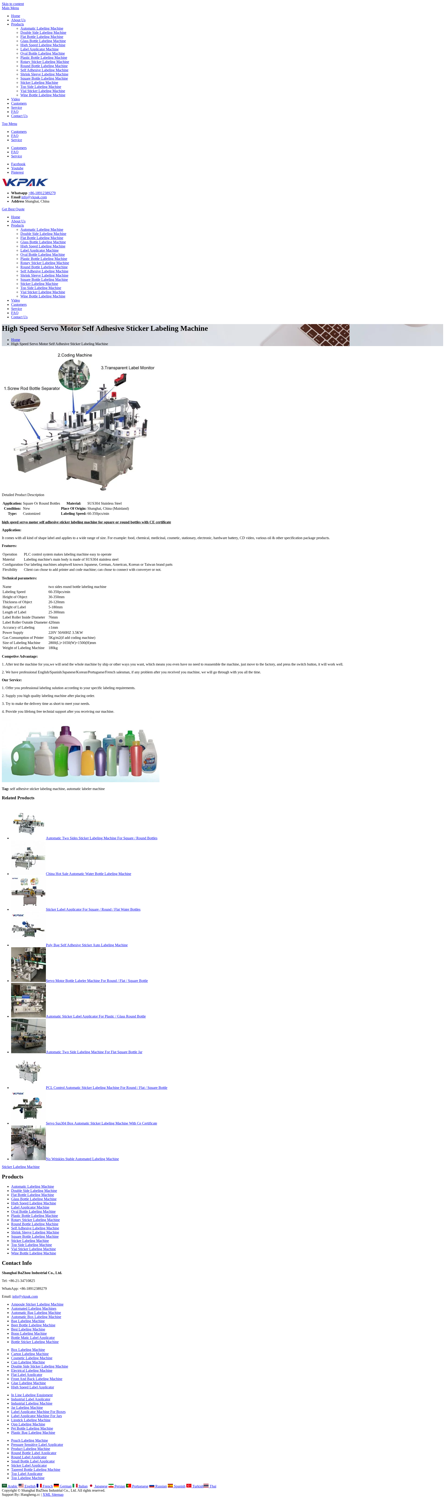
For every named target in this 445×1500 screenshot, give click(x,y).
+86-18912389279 (42, 193)
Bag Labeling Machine (28, 1321)
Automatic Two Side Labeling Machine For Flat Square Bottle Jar (94, 1052)
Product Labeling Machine (30, 1449)
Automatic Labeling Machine (41, 28)
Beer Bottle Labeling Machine (33, 1325)
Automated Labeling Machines (33, 1308)
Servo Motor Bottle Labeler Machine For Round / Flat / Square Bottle (97, 981)
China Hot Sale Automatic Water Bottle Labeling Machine (88, 874)
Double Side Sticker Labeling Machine (39, 1366)
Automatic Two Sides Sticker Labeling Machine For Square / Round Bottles (101, 838)
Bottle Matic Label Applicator (33, 1338)
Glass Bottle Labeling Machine (43, 41)
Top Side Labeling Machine (40, 87)
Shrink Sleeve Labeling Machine (44, 74)
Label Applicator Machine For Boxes (38, 1412)
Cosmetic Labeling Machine (31, 1358)
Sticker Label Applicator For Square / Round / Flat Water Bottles (93, 909)
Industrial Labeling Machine (31, 1403)
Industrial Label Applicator (30, 1399)
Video (15, 99)
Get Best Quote (13, 209)
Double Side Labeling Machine (43, 32)
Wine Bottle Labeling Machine (42, 95)
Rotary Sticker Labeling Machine (44, 62)
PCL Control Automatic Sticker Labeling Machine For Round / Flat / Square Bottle (106, 1088)
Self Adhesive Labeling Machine (44, 70)
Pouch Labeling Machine (29, 1440)
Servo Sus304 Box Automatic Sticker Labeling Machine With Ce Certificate (101, 1123)
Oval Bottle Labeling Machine (42, 53)
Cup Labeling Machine (28, 1362)
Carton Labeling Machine (30, 1354)
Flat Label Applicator (26, 1375)
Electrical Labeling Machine (31, 1370)
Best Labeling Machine (28, 1329)
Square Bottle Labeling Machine (44, 78)
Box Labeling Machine (28, 1350)
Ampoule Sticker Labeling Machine (37, 1304)
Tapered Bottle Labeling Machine (35, 1470)
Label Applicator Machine (39, 49)
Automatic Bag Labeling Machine (36, 1313)
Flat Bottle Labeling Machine (41, 37)
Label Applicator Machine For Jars (36, 1416)
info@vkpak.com (34, 197)
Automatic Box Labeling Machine (36, 1317)
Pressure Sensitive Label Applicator (37, 1445)
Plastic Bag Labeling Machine (33, 1432)
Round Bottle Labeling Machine (44, 66)
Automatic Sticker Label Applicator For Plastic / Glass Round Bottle (96, 1016)
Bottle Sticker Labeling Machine (35, 1342)
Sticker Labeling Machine (39, 82)
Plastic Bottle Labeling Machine (43, 57)
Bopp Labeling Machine (29, 1333)
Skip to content (13, 4)
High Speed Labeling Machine (42, 45)
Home (15, 16)
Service (16, 107)
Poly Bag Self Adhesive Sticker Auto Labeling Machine (87, 945)
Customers (19, 103)
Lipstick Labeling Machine (31, 1420)
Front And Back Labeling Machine (36, 1379)
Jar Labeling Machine (27, 1407)
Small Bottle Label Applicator (33, 1461)
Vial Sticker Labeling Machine (42, 91)
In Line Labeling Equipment (32, 1395)
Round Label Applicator (29, 1457)
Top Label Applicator (26, 1474)
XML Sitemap (53, 1495)
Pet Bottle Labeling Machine (32, 1428)
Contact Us (19, 116)
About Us (18, 20)
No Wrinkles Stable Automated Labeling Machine (82, 1159)
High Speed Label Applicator (32, 1387)
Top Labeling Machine (27, 1478)
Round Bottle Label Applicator (33, 1453)
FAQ (15, 112)
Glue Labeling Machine (28, 1383)
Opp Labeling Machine (28, 1424)
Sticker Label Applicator (29, 1465)
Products (17, 24)
